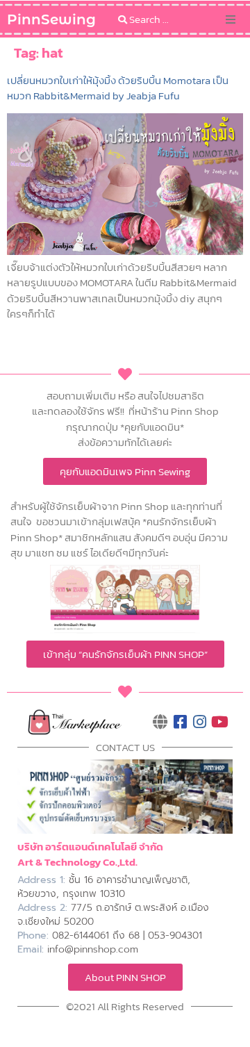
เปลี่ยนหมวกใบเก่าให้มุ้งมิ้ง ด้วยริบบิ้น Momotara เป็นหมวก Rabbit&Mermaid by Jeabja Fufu (117, 88)
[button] (230, 19)
